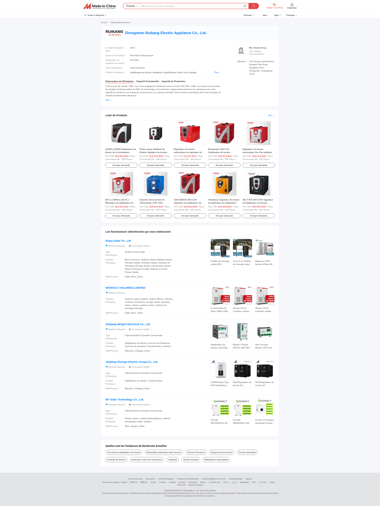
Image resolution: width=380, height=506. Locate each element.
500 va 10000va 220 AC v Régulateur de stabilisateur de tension (119, 203)
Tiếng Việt (181, 485)
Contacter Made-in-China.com (213, 479)
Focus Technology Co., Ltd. (188, 490)
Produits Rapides (235, 479)
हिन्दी (253, 482)
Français (162, 482)
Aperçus (248, 479)
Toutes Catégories (95, 15)
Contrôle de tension (116, 459)
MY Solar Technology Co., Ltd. (125, 399)
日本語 (153, 482)
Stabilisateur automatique (216, 459)
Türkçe (271, 482)
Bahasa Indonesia (196, 485)
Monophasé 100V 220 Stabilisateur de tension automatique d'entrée (219, 152)
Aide (265, 15)
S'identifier (292, 8)
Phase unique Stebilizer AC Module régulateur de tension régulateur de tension (153, 152)
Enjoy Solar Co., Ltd (118, 240)
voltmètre (172, 459)
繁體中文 (144, 482)
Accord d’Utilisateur (166, 479)
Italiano (203, 482)
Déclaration (150, 479)
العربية (234, 482)
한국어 (226, 482)
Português (193, 482)
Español (172, 482)
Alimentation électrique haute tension (164, 452)
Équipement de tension (222, 452)
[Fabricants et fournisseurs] (99, 6)
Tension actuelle (190, 459)
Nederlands (244, 482)
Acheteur (248, 15)
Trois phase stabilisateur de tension (123, 452)
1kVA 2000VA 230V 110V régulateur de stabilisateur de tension (187, 203)
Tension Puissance (196, 452)
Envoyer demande (121, 165)
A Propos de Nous (135, 479)
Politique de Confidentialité (187, 479)
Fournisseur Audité (142, 246)
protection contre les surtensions (147, 459)
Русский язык (214, 482)
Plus (216, 72)
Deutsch (182, 482)
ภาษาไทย (262, 482)
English (124, 482)
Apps (276, 15)
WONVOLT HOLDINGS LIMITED (125, 287)
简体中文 (133, 482)
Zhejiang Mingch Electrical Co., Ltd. (128, 324)
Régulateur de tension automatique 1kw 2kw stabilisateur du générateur (259, 152)
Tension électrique (247, 452)
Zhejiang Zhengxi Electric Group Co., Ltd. (132, 361)
